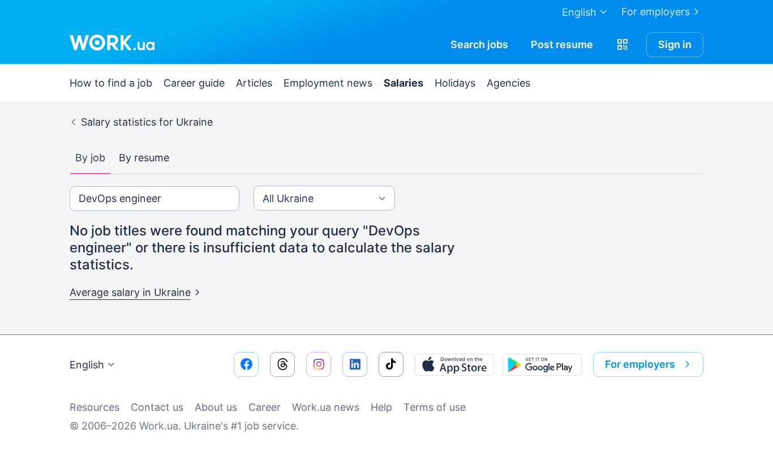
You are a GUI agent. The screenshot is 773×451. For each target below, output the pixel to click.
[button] (622, 44)
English (87, 365)
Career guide (194, 83)
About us (216, 407)
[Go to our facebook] (246, 364)
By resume (144, 158)
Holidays (455, 83)
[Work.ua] (112, 42)
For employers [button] (640, 364)
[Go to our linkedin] (354, 364)
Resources (94, 407)
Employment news (328, 83)
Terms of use (434, 407)
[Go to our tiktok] (391, 364)
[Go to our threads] (282, 364)
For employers (655, 12)
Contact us (157, 407)
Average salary (130, 292)
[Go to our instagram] (318, 364)
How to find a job (111, 83)
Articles (254, 83)
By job (90, 158)
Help (381, 407)
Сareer (264, 407)
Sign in (675, 44)
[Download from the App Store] (454, 364)
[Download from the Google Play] (542, 364)
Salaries (403, 83)
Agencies (508, 83)
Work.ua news (325, 407)
